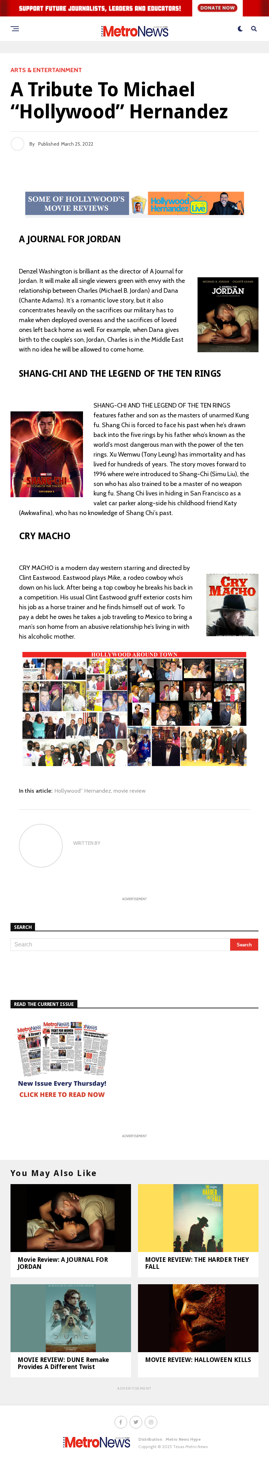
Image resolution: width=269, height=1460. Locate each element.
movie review (129, 791)
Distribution (150, 1439)
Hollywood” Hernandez (82, 791)
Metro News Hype (183, 1439)
